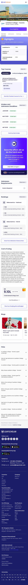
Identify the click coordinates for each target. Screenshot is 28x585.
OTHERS (23, 579)
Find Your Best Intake (14, 133)
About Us (17, 476)
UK (2, 478)
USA (3, 476)
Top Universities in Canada (6, 493)
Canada (3, 480)
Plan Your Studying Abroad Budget (14, 306)
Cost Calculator (5, 510)
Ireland (3, 483)
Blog (3, 512)
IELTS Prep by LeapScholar (18, 507)
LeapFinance (18, 505)
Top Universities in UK (7, 491)
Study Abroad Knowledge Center (6, 514)
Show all (23, 69)
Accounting (6, 73)
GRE (16, 518)
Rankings (18, 34)
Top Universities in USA (7, 489)
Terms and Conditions (7, 563)
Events (3, 517)
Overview (3, 34)
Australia (4, 481)
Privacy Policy (5, 561)
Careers (17, 478)
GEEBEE (3, 558)
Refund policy (5, 565)
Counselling (4, 522)
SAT (16, 515)
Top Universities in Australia (6, 496)
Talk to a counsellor (6, 508)
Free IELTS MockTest (7, 505)
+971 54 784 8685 (14, 549)
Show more (22, 105)
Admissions (11, 34)
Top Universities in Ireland (6, 499)
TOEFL (16, 513)
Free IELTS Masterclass (7, 506)
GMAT (16, 519)
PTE (16, 516)
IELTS (3, 521)
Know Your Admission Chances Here (14, 240)
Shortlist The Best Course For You (13, 96)
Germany (4, 485)
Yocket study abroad (7, 557)
